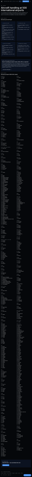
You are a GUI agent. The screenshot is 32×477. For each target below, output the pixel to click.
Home (1, 5)
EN (20, 1)
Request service (25, 1)
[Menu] (30, 1)
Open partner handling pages (6, 69)
